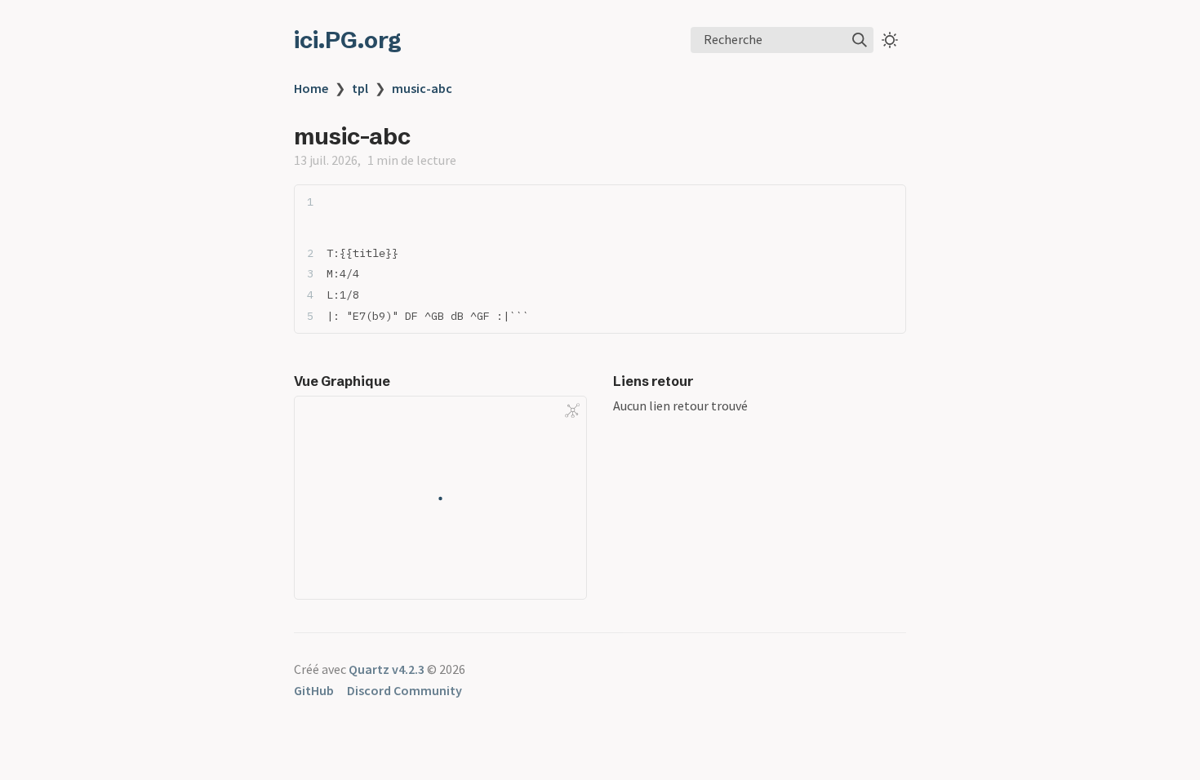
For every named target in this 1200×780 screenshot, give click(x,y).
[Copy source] (888, 201)
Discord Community (404, 690)
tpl (360, 88)
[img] (859, 40)
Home (311, 88)
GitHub (314, 690)
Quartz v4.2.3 (386, 669)
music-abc (422, 88)
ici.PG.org (348, 40)
